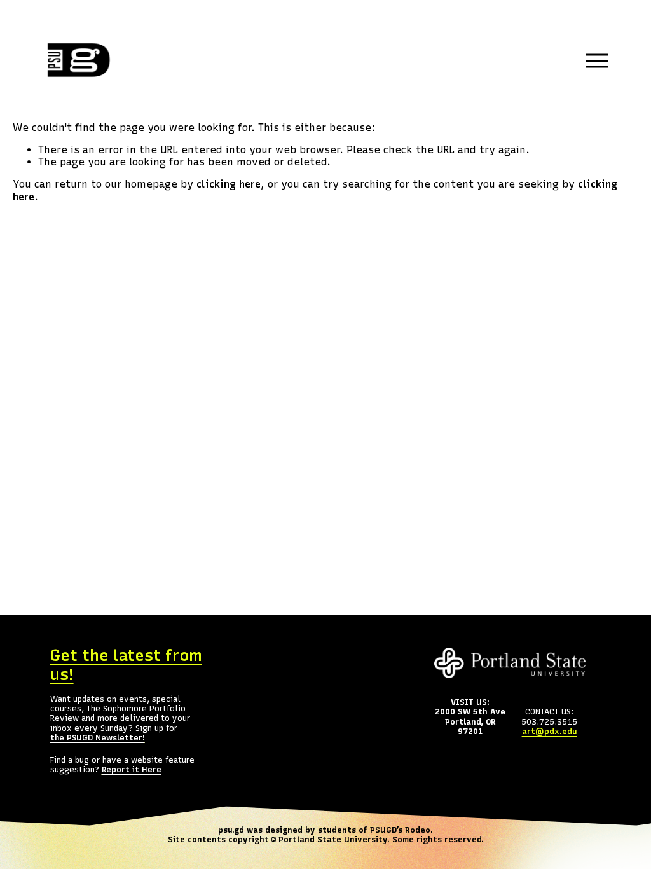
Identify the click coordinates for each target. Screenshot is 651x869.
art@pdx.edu (549, 731)
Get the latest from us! (126, 665)
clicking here (228, 184)
